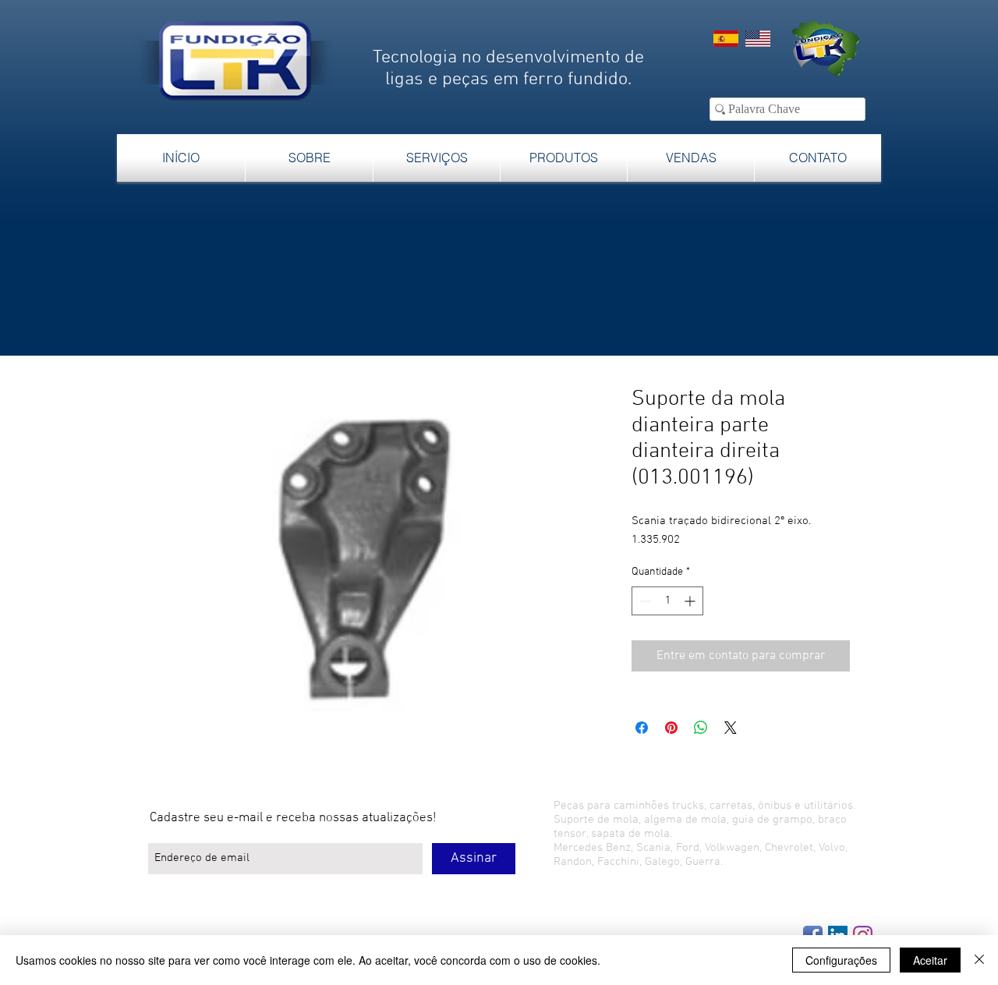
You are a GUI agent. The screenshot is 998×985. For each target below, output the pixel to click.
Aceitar (930, 960)
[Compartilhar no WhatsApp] (701, 727)
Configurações (841, 960)
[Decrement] (643, 601)
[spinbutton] (667, 601)
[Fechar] (979, 960)
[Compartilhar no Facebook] (641, 727)
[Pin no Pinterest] (671, 727)
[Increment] (691, 601)
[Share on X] (730, 727)
